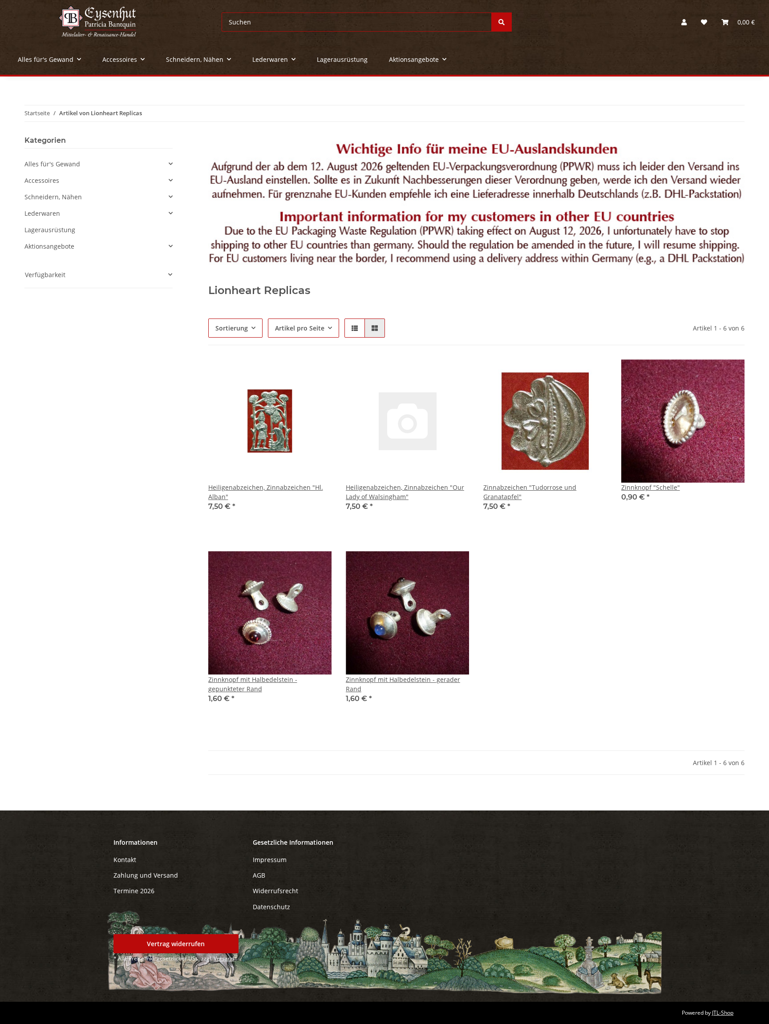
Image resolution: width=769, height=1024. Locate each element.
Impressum (270, 859)
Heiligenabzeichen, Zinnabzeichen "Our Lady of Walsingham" (405, 492)
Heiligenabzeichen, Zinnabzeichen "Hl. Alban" (265, 492)
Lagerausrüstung (49, 230)
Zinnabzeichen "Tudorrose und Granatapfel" (529, 492)
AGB (259, 875)
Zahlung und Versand (145, 875)
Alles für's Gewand (52, 164)
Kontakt (124, 859)
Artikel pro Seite (299, 328)
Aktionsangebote (49, 246)
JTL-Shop (722, 1012)
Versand (224, 958)
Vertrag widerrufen (176, 943)
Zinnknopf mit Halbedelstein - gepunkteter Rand (252, 684)
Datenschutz (271, 907)
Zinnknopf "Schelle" (650, 487)
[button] (684, 22)
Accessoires (41, 180)
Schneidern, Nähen (53, 197)
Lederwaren (42, 213)
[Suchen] (501, 22)
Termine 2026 (133, 891)
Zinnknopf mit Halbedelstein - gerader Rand (403, 684)
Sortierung (231, 328)
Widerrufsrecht (275, 891)
